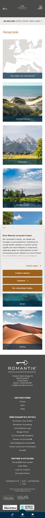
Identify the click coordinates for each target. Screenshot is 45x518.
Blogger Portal (22, 432)
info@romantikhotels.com (22, 385)
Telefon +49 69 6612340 (22, 383)
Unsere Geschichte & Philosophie (22, 447)
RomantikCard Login (22, 428)
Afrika (22, 409)
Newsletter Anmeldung (22, 425)
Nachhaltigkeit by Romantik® (22, 443)
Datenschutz (12, 481)
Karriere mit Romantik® (22, 439)
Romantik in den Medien (23, 421)
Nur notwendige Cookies (22, 288)
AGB (23, 481)
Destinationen (23, 398)
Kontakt (22, 450)
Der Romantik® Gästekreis (22, 436)
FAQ (24, 484)
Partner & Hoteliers (22, 458)
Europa (22, 402)
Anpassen (21, 281)
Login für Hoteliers (22, 470)
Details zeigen (32, 266)
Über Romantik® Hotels (22, 417)
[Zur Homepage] (22, 7)
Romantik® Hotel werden (22, 462)
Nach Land (35, 21)
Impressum (33, 481)
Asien (22, 405)
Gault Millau (22, 466)
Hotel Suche (22, 21)
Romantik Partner (22, 473)
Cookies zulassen (22, 273)
